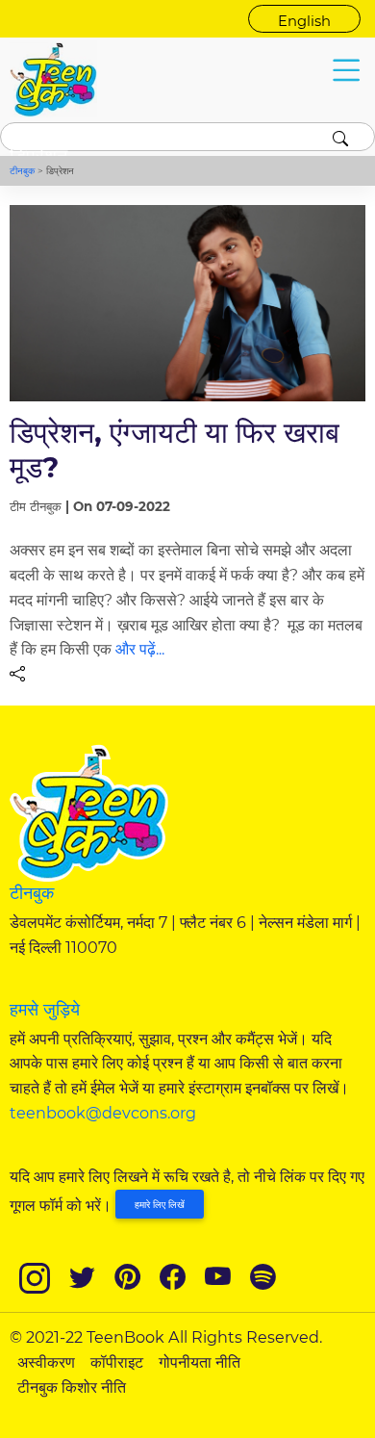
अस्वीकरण (46, 1362)
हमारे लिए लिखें (160, 1204)
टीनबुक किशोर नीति (71, 1387)
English (304, 21)
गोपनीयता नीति (199, 1362)
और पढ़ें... (139, 648)
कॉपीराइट (116, 1362)
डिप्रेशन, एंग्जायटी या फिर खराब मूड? (174, 449)
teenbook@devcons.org (103, 1112)
